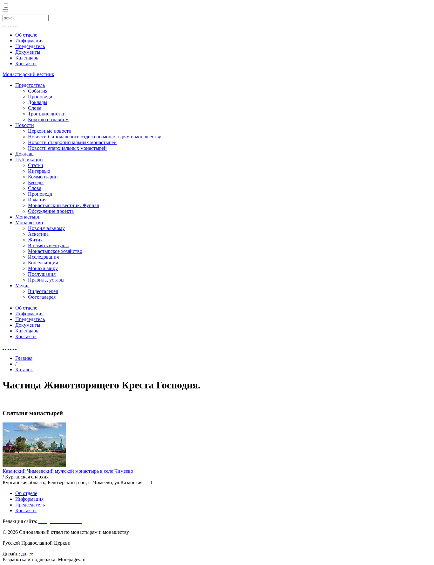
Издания (37, 199)
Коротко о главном (48, 119)
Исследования (43, 257)
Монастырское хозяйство (55, 251)
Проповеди (40, 96)
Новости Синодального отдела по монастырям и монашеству (94, 136)
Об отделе (26, 35)
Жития (35, 239)
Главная (23, 358)
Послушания (42, 274)
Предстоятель (30, 85)
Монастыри (28, 217)
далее (27, 553)
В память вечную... (48, 245)
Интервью (39, 171)
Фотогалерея (42, 297)
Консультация (43, 262)
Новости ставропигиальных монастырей (72, 142)
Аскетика (38, 234)
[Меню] (5, 11)
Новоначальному (46, 228)
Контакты (26, 63)
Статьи (35, 165)
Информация (29, 40)
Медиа (22, 285)
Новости (24, 125)
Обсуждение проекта (51, 211)
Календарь (26, 57)
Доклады (37, 102)
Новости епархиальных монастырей (67, 148)
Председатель (30, 46)
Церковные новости (49, 131)
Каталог (24, 369)
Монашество (29, 222)
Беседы (36, 182)
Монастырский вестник (28, 74)
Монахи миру (43, 268)
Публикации (29, 159)
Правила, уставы (46, 279)
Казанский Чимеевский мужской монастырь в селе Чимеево (68, 471)
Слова (34, 108)
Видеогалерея (43, 291)
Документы (27, 52)
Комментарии (43, 176)
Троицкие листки (47, 113)
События (37, 91)
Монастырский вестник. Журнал (63, 205)
